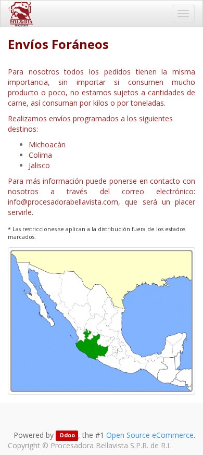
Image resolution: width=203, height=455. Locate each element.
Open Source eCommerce (150, 435)
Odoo (67, 435)
